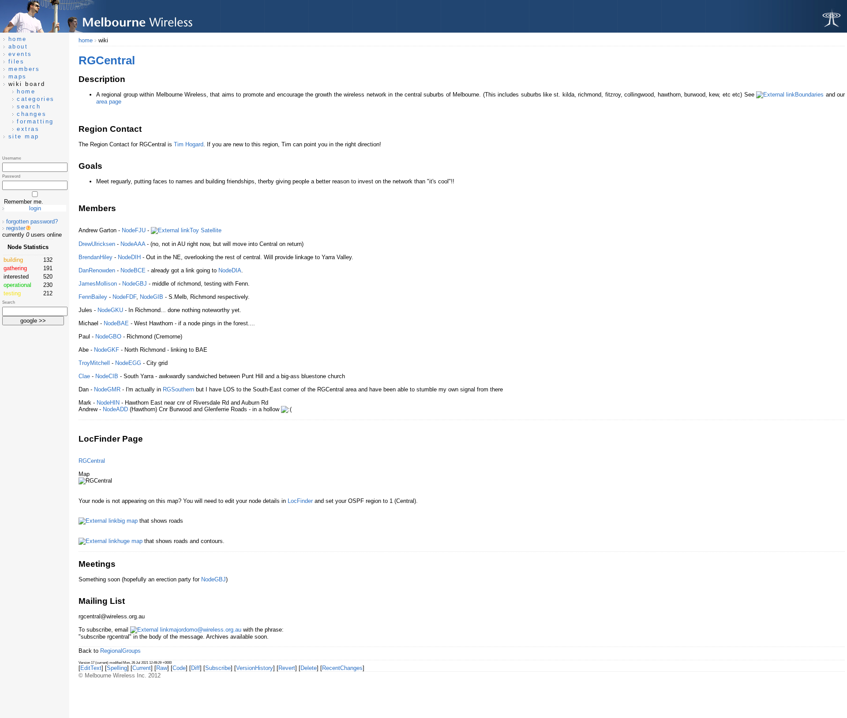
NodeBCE (133, 270)
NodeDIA (229, 270)
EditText (90, 668)
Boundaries (809, 94)
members (24, 69)
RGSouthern (178, 389)
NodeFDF (124, 297)
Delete (308, 668)
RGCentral (92, 461)
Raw (161, 668)
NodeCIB (106, 376)
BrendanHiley (95, 257)
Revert (286, 668)
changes (31, 114)
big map (127, 520)
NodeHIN (108, 402)
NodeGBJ (134, 283)
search (29, 106)
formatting (35, 121)
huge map (129, 541)
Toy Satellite (205, 230)
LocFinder (300, 501)
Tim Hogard (188, 144)
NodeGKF (106, 349)
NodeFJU (134, 230)
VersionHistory (254, 668)
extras (28, 129)
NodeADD (115, 409)
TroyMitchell (94, 363)
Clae (84, 376)
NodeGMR (107, 389)
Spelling (117, 668)
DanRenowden (97, 270)
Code (179, 668)
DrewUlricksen (97, 244)
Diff (195, 668)
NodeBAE (116, 323)
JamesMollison (98, 283)
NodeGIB (151, 297)
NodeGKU (110, 310)
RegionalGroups (120, 650)
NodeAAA (132, 244)
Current (141, 668)
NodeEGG (128, 363)
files (16, 61)
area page (108, 101)
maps (17, 76)
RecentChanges (342, 668)
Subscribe (218, 668)
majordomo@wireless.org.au (205, 629)
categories (36, 99)
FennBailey (93, 297)
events (20, 54)
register (15, 228)
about (18, 46)
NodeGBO (108, 336)
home (86, 40)
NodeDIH (129, 257)
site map (23, 136)
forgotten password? (32, 221)
